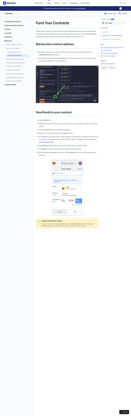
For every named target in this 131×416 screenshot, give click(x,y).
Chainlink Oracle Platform (14, 66)
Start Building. (81, 8)
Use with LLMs (107, 19)
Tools (64, 3)
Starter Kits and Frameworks (15, 59)
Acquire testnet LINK (14, 52)
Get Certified (85, 3)
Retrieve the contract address (55, 44)
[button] (67, 84)
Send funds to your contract (54, 112)
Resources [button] (39, 3)
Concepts (8, 33)
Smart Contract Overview (14, 44)
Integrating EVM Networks (14, 77)
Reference (8, 37)
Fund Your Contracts (14, 55)
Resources (8, 41)
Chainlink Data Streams (13, 21)
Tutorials (8, 29)
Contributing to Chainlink (14, 81)
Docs (49, 3)
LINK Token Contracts (13, 48)
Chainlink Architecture (13, 70)
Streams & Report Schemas (14, 25)
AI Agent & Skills (10, 85)
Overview (105, 32)
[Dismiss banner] (120, 8)
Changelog (73, 3)
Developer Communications (14, 74)
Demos (56, 3)
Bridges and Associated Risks (15, 63)
